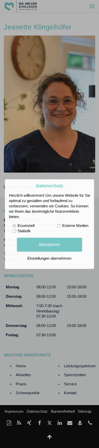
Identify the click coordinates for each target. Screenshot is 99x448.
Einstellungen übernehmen (49, 258)
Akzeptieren (49, 244)
